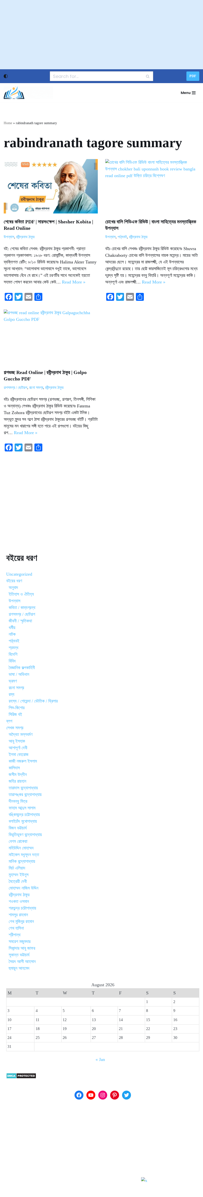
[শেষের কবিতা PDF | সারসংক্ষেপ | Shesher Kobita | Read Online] (51, 186)
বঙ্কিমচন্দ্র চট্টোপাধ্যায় (24, 814)
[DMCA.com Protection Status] (21, 1077)
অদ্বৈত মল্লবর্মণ (20, 734)
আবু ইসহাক (17, 741)
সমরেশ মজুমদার (19, 941)
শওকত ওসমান (19, 901)
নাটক (12, 634)
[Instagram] (102, 1095)
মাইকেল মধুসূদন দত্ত (24, 854)
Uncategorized (19, 574)
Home (8, 123)
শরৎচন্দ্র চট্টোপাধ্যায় (22, 908)
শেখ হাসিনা (16, 928)
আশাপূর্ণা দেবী (18, 747)
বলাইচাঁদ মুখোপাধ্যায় (23, 821)
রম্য (11, 694)
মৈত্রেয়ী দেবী (18, 881)
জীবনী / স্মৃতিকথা (20, 620)
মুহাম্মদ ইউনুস (18, 874)
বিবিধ (12, 660)
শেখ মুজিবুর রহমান (21, 921)
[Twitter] (126, 1095)
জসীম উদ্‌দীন (18, 774)
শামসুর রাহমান (18, 914)
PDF (192, 76)
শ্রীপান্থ (15, 934)
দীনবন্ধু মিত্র (18, 801)
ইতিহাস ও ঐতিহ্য (21, 594)
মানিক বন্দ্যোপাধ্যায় (22, 861)
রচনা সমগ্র (36, 387)
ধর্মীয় (12, 627)
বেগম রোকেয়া (18, 841)
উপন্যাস (9, 237)
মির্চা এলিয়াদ (17, 868)
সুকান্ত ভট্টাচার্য (19, 954)
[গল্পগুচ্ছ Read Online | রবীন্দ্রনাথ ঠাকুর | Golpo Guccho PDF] (51, 336)
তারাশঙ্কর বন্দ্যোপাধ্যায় (25, 794)
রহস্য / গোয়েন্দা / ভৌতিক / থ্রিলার (33, 701)
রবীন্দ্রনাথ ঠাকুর (25, 237)
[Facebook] (79, 1095)
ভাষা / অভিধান (19, 674)
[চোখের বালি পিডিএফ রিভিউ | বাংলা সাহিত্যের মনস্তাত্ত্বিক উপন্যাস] (152, 186)
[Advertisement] (101, 34)
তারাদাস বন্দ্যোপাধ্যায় (23, 787)
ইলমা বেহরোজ (18, 754)
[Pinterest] (114, 1095)
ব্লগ (9, 721)
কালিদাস (14, 767)
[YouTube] (90, 1095)
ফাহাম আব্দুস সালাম (22, 807)
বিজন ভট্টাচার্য (18, 827)
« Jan (100, 1059)
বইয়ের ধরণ (14, 580)
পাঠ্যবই (122, 237)
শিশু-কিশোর (17, 707)
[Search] (147, 76)
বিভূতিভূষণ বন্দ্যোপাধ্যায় (25, 834)
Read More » (73, 282)
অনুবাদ (13, 587)
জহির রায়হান (17, 781)
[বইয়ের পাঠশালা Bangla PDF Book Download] (28, 93)
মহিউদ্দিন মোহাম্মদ (21, 847)
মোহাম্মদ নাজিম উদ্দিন (23, 888)
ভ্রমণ (13, 681)
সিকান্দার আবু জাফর (22, 948)
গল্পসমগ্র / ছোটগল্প (15, 387)
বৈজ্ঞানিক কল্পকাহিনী (22, 667)
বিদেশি (13, 654)
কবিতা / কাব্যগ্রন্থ (22, 607)
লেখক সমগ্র (14, 727)
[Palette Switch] (6, 76)
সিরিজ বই (15, 714)
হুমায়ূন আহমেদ (19, 968)
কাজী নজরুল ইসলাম (23, 761)
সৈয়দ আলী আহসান (22, 961)
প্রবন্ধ (13, 647)
